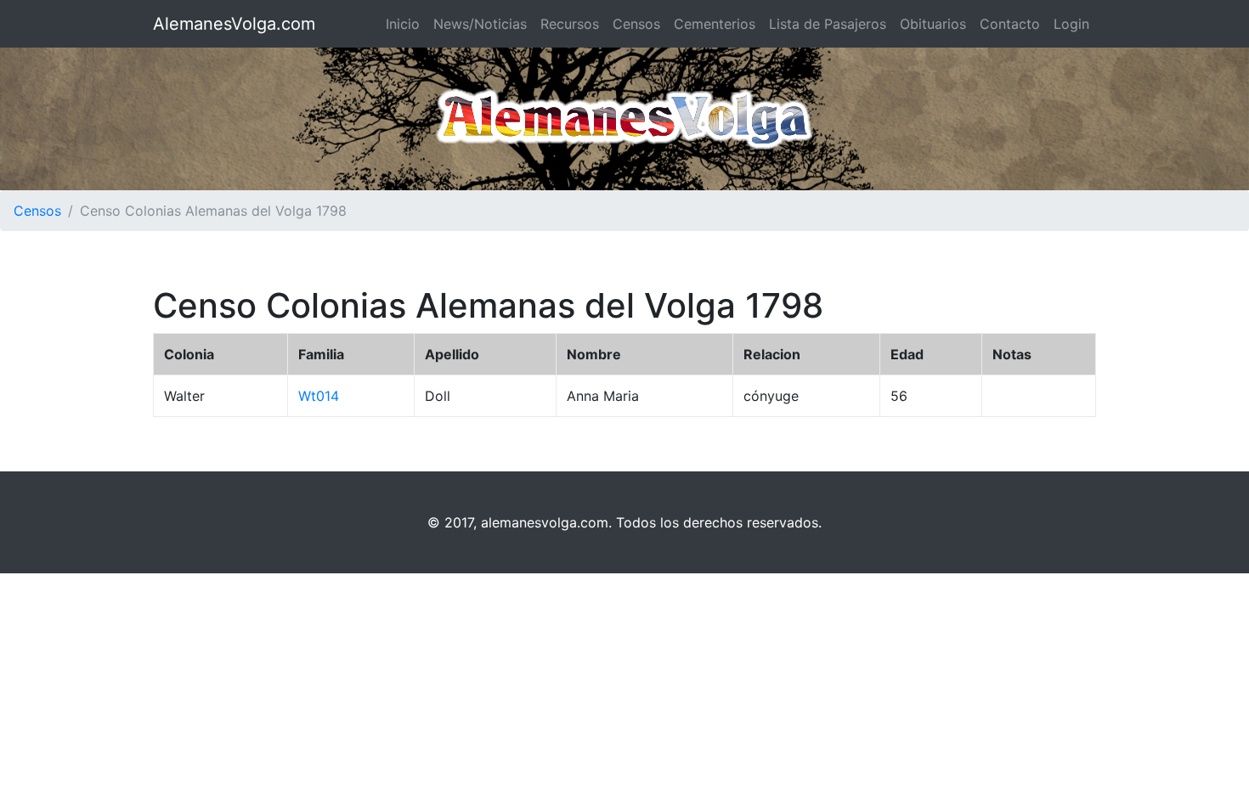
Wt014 (318, 395)
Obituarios (933, 23)
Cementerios (714, 23)
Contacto (1010, 23)
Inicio (403, 23)
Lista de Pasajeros (827, 23)
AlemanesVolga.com (234, 24)
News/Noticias (480, 23)
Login (1071, 23)
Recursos (569, 23)
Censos (636, 23)
